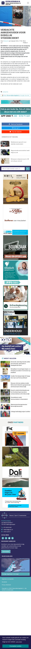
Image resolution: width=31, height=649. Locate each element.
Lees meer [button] (19, 642)
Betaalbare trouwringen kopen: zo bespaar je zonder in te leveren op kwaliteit (21, 370)
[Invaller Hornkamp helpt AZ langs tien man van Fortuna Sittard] (5, 378)
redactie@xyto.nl (8, 529)
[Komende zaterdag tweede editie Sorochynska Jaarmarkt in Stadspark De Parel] (5, 364)
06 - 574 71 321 (22, 116)
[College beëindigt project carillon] (5, 414)
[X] (6, 538)
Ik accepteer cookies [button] (15, 646)
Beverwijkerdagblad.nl (13, 1)
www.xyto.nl (6, 531)
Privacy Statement (6, 584)
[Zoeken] (28, 168)
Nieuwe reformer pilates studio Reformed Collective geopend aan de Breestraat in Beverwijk (21, 384)
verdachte (5, 92)
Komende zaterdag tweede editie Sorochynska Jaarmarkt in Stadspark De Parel (20, 363)
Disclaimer (4, 582)
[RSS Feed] (12, 538)
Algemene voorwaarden (8, 579)
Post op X (16, 128)
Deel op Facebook (16, 124)
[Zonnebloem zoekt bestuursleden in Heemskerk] (5, 399)
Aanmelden (5, 551)
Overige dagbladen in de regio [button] (10, 574)
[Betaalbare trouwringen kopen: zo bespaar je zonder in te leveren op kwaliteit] (5, 371)
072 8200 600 (7, 527)
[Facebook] (3, 538)
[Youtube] (9, 538)
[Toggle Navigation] (28, 3)
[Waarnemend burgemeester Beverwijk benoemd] (5, 407)
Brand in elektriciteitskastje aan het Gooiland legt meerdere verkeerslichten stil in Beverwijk (20, 391)
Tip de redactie (16, 132)
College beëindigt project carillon (20, 411)
